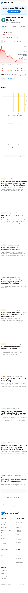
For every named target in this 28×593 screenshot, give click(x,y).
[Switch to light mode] (24, 585)
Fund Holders (22, 26)
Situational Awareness (18, 530)
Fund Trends (12, 26)
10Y (26, 41)
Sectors (3, 538)
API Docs (3, 553)
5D (5, 41)
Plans (2, 555)
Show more (22, 75)
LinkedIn (3, 578)
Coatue (17, 534)
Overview (4, 26)
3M (11, 41)
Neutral (13, 156)
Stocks (3, 533)
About (2, 573)
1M (8, 41)
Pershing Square (20, 545)
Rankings (3, 543)
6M (14, 41)
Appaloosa (18, 542)
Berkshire (18, 539)
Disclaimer (18, 558)
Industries (4, 541)
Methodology (4, 561)
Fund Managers (5, 524)
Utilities (3, 78)
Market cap (15, 22)
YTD (17, 41)
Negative (21, 156)
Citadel (17, 524)
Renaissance (19, 527)
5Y (22, 41)
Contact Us (4, 570)
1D (2, 41)
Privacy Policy (19, 555)
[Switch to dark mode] (26, 585)
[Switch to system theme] (21, 585)
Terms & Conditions (21, 553)
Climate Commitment (19, 561)
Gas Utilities (10, 78)
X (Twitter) (4, 576)
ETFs (2, 535)
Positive (7, 156)
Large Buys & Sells (6, 530)
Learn (2, 558)
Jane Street (19, 522)
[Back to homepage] (7, 2)
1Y (20, 41)
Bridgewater (19, 537)
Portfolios (3, 522)
